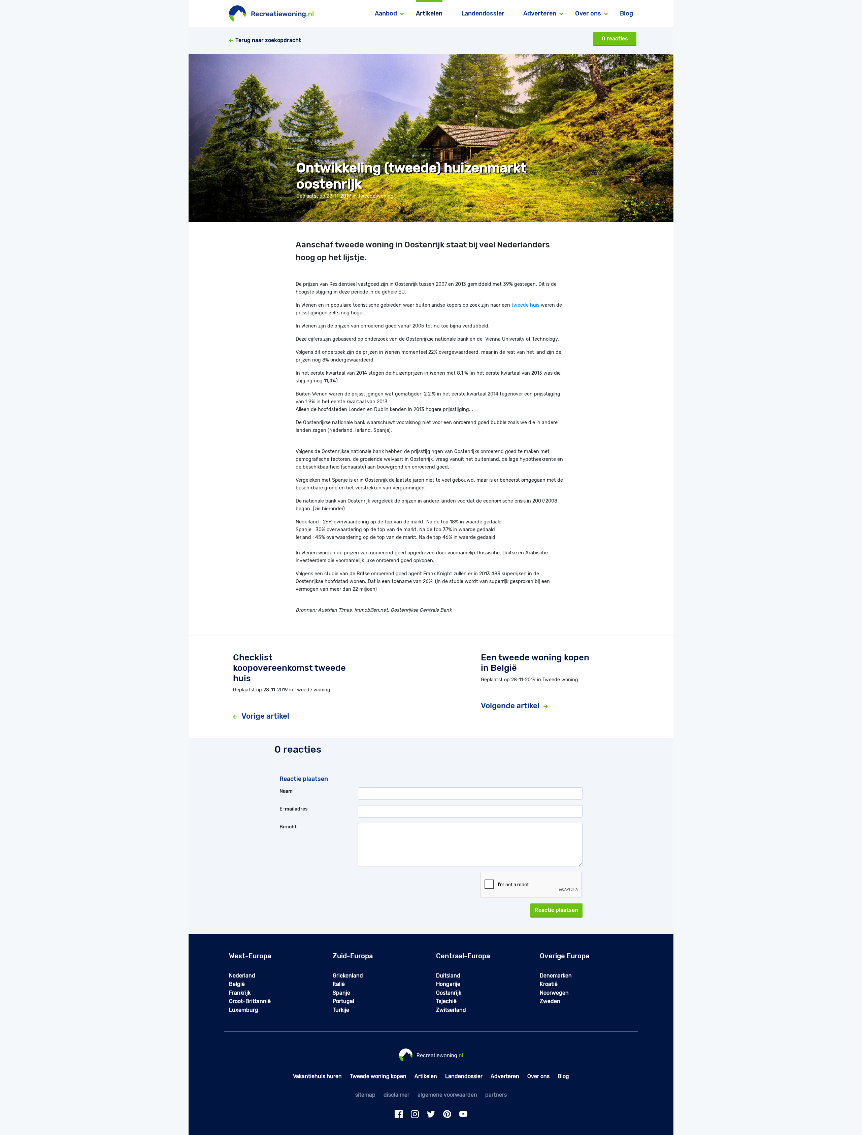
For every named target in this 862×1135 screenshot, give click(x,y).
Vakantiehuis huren (317, 1076)
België (237, 984)
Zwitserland (451, 1010)
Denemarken (556, 975)
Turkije (341, 1010)
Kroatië (549, 984)
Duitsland (448, 975)
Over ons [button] (588, 13)
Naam (286, 791)
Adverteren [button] (539, 13)
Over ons (538, 1076)
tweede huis (525, 305)
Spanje (341, 993)
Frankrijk (240, 993)
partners (496, 1095)
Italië (339, 984)
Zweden (550, 1001)
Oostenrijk (448, 993)
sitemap (365, 1095)
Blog (626, 13)
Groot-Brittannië (250, 1001)
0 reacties (615, 38)
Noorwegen (554, 993)
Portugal (343, 1001)
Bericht (288, 827)
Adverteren (505, 1076)
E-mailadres (293, 809)
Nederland (242, 975)
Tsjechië (446, 1001)
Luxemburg (243, 1010)
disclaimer (396, 1095)
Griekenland (348, 975)
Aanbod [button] (386, 13)
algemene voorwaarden (447, 1095)
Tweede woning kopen (378, 1076)
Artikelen (429, 13)
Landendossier (482, 13)
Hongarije (448, 984)
